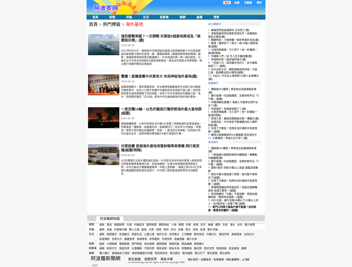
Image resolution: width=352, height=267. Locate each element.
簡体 (259, 2)
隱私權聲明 (232, 259)
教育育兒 (199, 234)
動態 (144, 229)
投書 (180, 229)
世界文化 (117, 238)
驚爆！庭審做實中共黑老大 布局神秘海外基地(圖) (159, 76)
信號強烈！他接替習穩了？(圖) (228, 108)
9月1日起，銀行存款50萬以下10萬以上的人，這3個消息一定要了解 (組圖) (233, 202)
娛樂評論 (174, 243)
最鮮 (101, 248)
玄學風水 (174, 234)
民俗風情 (234, 248)
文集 (151, 229)
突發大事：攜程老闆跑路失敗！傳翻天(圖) (235, 118)
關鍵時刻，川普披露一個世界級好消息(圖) (235, 39)
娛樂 (183, 17)
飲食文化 (112, 248)
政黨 (158, 229)
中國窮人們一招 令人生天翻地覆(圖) (231, 56)
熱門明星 (137, 243)
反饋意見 (206, 259)
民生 (203, 224)
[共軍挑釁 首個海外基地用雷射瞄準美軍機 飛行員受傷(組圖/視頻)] (103, 155)
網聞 (181, 224)
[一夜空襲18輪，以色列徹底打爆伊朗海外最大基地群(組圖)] (103, 118)
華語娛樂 (124, 243)
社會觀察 (137, 248)
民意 (202, 229)
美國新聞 (119, 224)
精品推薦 (187, 243)
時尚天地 (174, 248)
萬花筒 (198, 248)
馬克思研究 (161, 253)
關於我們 (193, 259)
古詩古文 (249, 234)
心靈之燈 (149, 234)
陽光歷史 (175, 253)
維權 (210, 224)
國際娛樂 (162, 243)
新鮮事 (164, 17)
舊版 (227, 2)
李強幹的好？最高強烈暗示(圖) (228, 59)
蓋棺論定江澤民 (121, 253)
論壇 (199, 17)
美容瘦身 (236, 234)
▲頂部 (246, 259)
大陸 (129, 224)
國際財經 (164, 224)
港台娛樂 (149, 243)
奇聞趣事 (187, 248)
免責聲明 (219, 259)
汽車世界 (149, 248)
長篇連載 (179, 238)
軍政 (109, 224)
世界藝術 (154, 238)
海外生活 (162, 234)
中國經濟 (139, 224)
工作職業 (187, 234)
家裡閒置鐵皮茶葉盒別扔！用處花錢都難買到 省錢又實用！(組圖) (232, 189)
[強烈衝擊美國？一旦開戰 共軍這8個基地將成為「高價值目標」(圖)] (103, 45)
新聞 (112, 17)
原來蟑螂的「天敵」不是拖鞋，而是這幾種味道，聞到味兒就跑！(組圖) (232, 195)
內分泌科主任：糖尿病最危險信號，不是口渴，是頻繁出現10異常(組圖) (232, 71)
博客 (216, 17)
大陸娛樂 (112, 243)
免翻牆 (248, 2)
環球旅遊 (221, 248)
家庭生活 (137, 234)
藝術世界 (224, 234)
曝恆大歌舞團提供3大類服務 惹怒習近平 (234, 134)
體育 (217, 224)
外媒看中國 (120, 229)
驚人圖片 (104, 253)
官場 (195, 224)
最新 (101, 224)
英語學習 (142, 238)
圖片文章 (192, 238)
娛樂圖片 (199, 243)
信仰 (239, 224)
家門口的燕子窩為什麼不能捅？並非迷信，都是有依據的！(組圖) (232, 208)
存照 (195, 229)
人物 (173, 224)
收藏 (236, 2)
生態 (225, 224)
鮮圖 (243, 248)
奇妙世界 (209, 248)
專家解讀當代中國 (142, 253)
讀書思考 (129, 238)
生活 (146, 17)
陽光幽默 (187, 253)
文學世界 (167, 238)
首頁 (95, 17)
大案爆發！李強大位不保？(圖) (230, 138)
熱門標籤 (111, 24)
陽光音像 (225, 253)
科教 (188, 224)
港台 (232, 224)
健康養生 (112, 234)
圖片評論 (213, 229)
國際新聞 (151, 224)
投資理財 (104, 238)
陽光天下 (200, 253)
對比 (188, 229)
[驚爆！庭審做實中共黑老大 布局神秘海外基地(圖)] (103, 85)
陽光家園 (212, 253)
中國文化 (211, 234)
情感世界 (124, 248)
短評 (166, 229)
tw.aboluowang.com (138, 262)
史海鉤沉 (124, 234)
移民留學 (162, 248)
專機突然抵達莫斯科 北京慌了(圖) (230, 30)
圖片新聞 (250, 224)
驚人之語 (134, 229)
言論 (109, 229)
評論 (129, 17)
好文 (173, 229)
